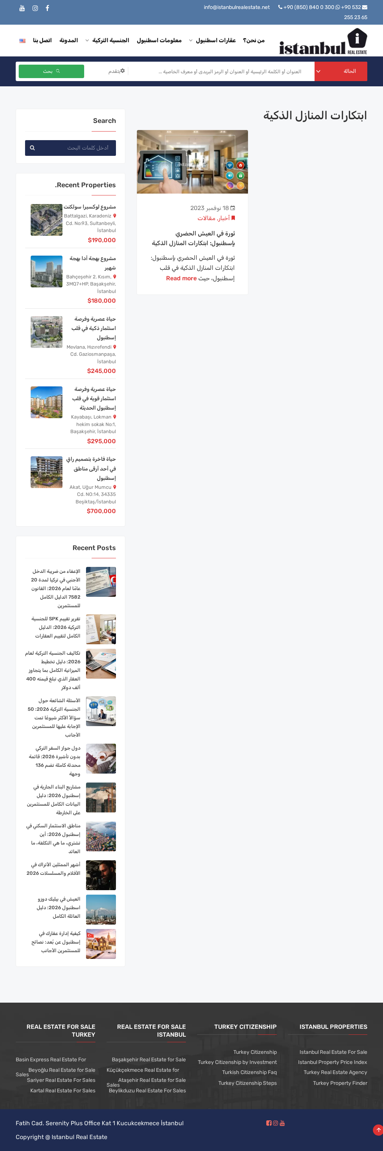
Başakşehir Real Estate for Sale (149, 1059)
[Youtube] (22, 8)
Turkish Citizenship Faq (249, 1072)
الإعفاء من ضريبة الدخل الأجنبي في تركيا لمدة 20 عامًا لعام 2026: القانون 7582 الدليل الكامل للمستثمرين (55, 588)
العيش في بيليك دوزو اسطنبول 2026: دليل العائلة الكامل (58, 907)
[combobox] (341, 71)
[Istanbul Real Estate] (323, 40)
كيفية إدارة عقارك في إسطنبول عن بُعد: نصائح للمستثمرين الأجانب (55, 942)
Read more (181, 278)
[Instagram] (35, 8)
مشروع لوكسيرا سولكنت (90, 207)
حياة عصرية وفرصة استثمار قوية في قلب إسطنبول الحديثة (94, 398)
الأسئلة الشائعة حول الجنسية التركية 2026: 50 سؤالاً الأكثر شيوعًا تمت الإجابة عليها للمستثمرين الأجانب (54, 718)
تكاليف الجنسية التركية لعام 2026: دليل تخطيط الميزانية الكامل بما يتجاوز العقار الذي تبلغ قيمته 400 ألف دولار (52, 670)
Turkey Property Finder (340, 1083)
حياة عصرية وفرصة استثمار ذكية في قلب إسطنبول (93, 328)
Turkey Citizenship (255, 1052)
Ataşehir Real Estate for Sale (152, 1080)
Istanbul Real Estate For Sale (333, 1052)
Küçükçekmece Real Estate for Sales (143, 1077)
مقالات (206, 218)
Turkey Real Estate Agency (335, 1072)
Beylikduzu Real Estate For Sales (147, 1090)
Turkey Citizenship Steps (247, 1083)
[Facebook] (47, 8)
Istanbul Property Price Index (332, 1062)
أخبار (224, 218)
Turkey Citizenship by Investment (237, 1062)
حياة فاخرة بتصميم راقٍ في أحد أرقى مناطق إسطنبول (91, 468)
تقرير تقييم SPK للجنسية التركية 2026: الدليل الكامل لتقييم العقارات (55, 627)
